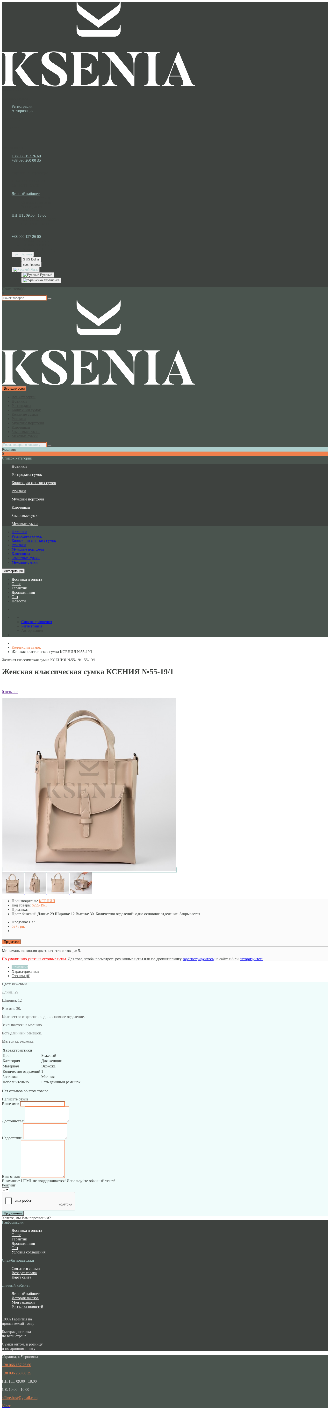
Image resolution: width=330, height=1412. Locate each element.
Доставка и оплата (27, 579)
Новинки (19, 401)
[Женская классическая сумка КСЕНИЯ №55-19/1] (89, 870)
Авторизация (22, 111)
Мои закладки (23, 1302)
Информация (13, 571)
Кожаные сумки (25, 414)
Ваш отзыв (11, 1176)
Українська (51, 280)
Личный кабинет (26, 1294)
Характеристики (25, 971)
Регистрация (22, 106)
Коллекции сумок (26, 410)
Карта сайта (21, 1277)
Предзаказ (11, 942)
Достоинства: (13, 1121)
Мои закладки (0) (35, 198)
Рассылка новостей (27, 1307)
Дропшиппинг (24, 592)
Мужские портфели (28, 423)
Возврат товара (24, 1273)
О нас (16, 584)
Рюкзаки (19, 419)
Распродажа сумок (27, 475)
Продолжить (13, 1213)
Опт (15, 597)
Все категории (24, 397)
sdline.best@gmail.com (19, 1398)
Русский (45, 275)
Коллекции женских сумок (34, 483)
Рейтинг (9, 1185)
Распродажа (21, 406)
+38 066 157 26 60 (26, 156)
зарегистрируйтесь (198, 959)
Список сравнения (36, 202)
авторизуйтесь (251, 959)
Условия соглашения (28, 1252)
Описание (20, 967)
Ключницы (21, 427)
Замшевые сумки (26, 432)
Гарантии (19, 588)
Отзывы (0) (21, 976)
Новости (19, 601)
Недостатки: (12, 1138)
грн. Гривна (31, 264)
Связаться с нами (26, 1268)
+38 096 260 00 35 (26, 160)
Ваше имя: (10, 1104)
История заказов (25, 1298)
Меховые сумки (25, 436)
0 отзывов (10, 692)
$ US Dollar (31, 259)
